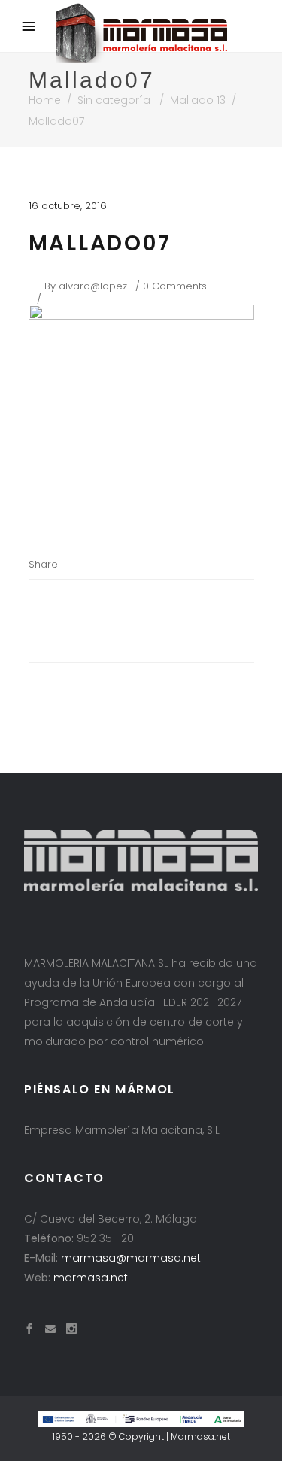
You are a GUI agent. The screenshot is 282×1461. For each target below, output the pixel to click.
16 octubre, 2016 (68, 206)
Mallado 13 (198, 100)
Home (45, 100)
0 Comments (175, 286)
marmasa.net (90, 1277)
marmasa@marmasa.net (131, 1257)
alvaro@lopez (93, 286)
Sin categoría (113, 100)
